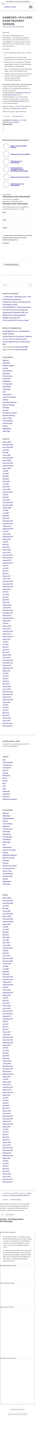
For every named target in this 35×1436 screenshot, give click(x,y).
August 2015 (7, 621)
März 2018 (6, 547)
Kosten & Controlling (9, 26)
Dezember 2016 (8, 581)
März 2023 (6, 481)
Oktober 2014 (7, 634)
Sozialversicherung (9, 415)
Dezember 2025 (8, 445)
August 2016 (7, 589)
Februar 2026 (7, 442)
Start (4, 760)
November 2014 (8, 631)
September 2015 (8, 618)
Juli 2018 (5, 542)
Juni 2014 (6, 644)
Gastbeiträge (7, 386)
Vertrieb (5, 426)
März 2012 (6, 715)
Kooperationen (7, 394)
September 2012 (8, 700)
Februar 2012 (7, 718)
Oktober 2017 (7, 560)
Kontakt (5, 781)
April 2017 (6, 573)
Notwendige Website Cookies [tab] (8, 1265)
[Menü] (29, 7)
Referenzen (6, 775)
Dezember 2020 (8, 502)
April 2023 (6, 479)
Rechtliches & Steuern (10, 413)
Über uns (5, 770)
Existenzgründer (8, 762)
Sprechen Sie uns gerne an (19, 108)
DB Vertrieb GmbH (10, 95)
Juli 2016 (5, 592)
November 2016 (8, 584)
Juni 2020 (6, 513)
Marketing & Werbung (9, 402)
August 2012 (7, 702)
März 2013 (6, 684)
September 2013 (8, 668)
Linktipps (5, 400)
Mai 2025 (5, 452)
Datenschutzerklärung (10, 799)
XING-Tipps (6, 431)
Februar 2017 (7, 576)
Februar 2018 (7, 550)
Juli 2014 (5, 642)
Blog (4, 783)
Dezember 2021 (8, 492)
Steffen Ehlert (18, 116)
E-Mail (5, 220)
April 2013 (6, 681)
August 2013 (7, 671)
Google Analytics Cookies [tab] (7, 1283)
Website (5, 228)
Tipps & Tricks (20, 26)
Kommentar (6, 243)
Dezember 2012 (8, 692)
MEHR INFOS (10, 1214)
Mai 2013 (5, 678)
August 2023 (7, 468)
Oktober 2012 (7, 697)
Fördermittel (6, 379)
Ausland (5, 368)
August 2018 (7, 539)
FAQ (4, 786)
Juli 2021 (5, 494)
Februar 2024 (7, 460)
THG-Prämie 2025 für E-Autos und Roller (16, 320)
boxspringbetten (8, 331)
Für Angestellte (7, 384)
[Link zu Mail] (28, 1197)
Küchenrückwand (8, 336)
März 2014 (6, 652)
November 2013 (8, 663)
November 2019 (8, 523)
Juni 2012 (6, 707)
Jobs (4, 392)
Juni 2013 (6, 676)
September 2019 (8, 529)
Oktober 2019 (7, 526)
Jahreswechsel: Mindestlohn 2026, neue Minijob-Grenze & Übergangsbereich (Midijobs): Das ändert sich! (15, 315)
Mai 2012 (5, 710)
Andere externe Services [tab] (7, 1307)
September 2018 (8, 537)
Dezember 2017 (8, 555)
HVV (19, 120)
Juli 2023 (5, 471)
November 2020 (8, 505)
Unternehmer (7, 768)
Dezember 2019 (8, 521)
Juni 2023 (6, 473)
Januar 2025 (6, 455)
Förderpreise (7, 381)
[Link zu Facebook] (22, 1197)
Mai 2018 (5, 544)
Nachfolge (6, 407)
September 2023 (8, 466)
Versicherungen (8, 423)
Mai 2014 (5, 647)
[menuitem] (25, 7)
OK (2, 1214)
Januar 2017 (6, 579)
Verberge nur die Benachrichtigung (17, 1414)
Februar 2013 (7, 686)
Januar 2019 (6, 534)
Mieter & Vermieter (8, 405)
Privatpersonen (7, 765)
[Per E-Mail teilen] (5, 132)
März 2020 (6, 518)
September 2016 (8, 586)
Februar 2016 (7, 605)
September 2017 (8, 563)
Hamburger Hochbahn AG (23, 93)
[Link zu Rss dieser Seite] (30, 1197)
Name (5, 212)
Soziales (5, 773)
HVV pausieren (14, 122)
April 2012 (6, 713)
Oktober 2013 (7, 665)
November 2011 (8, 726)
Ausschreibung (7, 371)
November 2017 (8, 558)
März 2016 (6, 602)
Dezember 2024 (8, 458)
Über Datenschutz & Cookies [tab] (8, 1358)
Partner (5, 778)
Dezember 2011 (8, 723)
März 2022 (6, 487)
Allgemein (6, 360)
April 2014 (6, 650)
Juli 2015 (5, 623)
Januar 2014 (6, 657)
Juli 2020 (5, 510)
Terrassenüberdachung (10, 342)
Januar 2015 (6, 629)
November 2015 (8, 613)
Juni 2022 (6, 484)
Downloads (6, 373)
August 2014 (7, 639)
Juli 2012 (5, 705)
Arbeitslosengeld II (8, 365)
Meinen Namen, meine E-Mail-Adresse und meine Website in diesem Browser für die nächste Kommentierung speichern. (17, 238)
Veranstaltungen (8, 421)
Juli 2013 (5, 673)
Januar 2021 (6, 500)
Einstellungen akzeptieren (17, 1409)
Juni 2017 (6, 568)
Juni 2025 (6, 450)
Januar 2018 (6, 552)
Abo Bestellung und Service (18, 101)
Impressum (6, 796)
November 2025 (8, 447)
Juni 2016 (6, 594)
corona (14, 120)
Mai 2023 (5, 476)
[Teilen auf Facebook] (5, 126)
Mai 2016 (5, 597)
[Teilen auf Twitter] (5, 129)
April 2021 (6, 497)
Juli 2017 (5, 565)
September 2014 (8, 636)
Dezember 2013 (8, 660)
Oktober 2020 (7, 508)
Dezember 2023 (8, 463)
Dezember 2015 (8, 610)
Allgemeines (6, 363)
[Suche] (25, 7)
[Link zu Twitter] (25, 1197)
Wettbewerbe (7, 428)
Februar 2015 (7, 626)
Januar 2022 (6, 489)
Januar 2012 (6, 721)
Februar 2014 (7, 655)
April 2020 (6, 516)
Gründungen (6, 389)
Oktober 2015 (7, 615)
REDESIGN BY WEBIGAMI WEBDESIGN (19, 1195)
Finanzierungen (7, 376)
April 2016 (6, 600)
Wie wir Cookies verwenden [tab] (8, 1232)
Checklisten (6, 794)
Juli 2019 (5, 531)
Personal (5, 410)
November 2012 (8, 694)
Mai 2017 (5, 571)
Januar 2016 (6, 608)
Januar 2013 (6, 689)
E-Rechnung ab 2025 (21, 347)
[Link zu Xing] (19, 1197)
